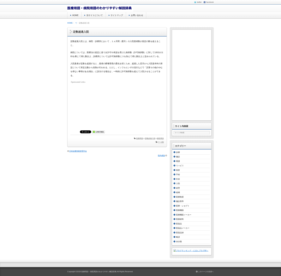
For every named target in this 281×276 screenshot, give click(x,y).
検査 (178, 170)
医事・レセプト (182, 206)
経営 (178, 188)
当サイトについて (94, 15)
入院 (162, 142)
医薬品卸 (180, 233)
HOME (75, 15)
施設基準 (180, 201)
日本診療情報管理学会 (78, 151)
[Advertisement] (117, 104)
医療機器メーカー (183, 215)
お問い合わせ (137, 15)
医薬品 (179, 224)
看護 (178, 161)
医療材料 (180, 219)
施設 (178, 157)
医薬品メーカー (182, 228)
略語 (178, 237)
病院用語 (160, 138)
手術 (178, 174)
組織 (178, 192)
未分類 (179, 241)
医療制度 (180, 197)
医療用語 (139, 138)
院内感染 (161, 156)
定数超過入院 (150, 138)
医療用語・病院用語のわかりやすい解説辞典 (98, 272)
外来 (178, 179)
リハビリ (180, 165)
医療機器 (180, 210)
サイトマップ (117, 15)
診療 (178, 152)
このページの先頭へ (205, 272)
